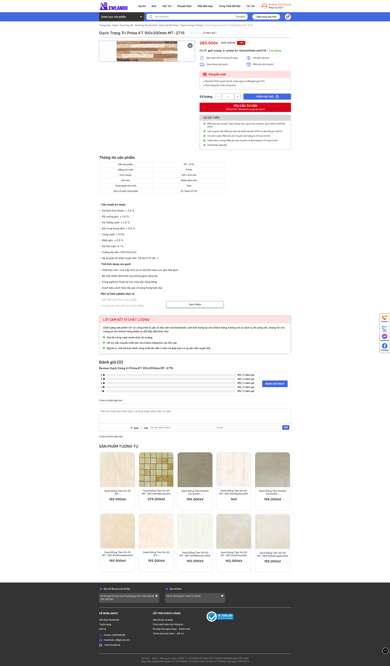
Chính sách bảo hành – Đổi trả (168, 633)
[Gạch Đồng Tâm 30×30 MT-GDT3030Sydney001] (233, 469)
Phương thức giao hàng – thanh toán (171, 629)
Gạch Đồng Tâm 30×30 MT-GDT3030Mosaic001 (156, 492)
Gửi (286, 427)
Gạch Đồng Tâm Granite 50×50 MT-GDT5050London (195, 492)
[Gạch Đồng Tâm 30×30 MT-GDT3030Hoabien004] (117, 531)
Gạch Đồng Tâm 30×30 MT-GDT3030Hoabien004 (117, 554)
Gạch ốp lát (126, 25)
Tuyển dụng (105, 624)
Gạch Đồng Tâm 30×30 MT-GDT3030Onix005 (234, 554)
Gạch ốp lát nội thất (146, 25)
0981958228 (284, 4)
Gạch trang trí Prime (192, 25)
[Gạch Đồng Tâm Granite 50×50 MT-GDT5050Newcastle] (272, 469)
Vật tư (166, 6)
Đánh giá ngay (275, 383)
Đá (153, 6)
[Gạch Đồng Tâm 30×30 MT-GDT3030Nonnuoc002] (195, 531)
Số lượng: (206, 96)
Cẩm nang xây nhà (266, 16)
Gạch (141, 6)
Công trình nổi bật (230, 6)
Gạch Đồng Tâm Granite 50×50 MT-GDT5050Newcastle (272, 492)
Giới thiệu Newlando (109, 619)
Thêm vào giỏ (264, 96)
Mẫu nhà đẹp (205, 6)
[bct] (220, 616)
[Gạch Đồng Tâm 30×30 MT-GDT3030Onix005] (233, 531)
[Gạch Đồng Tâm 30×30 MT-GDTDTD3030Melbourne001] (156, 531)
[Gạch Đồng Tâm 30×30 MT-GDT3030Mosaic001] (156, 469)
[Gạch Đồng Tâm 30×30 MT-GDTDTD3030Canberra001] (117, 469)
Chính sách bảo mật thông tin (168, 624)
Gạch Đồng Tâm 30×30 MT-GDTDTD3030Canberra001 (117, 492)
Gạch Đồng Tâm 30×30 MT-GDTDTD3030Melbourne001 (156, 554)
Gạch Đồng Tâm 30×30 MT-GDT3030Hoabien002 (272, 554)
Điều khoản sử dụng (163, 619)
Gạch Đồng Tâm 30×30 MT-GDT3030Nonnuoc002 (195, 554)
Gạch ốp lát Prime (169, 25)
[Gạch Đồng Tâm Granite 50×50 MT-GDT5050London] (195, 469)
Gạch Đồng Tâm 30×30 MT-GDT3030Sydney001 (233, 492)
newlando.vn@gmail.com (117, 640)
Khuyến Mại (183, 6)
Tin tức (250, 6)
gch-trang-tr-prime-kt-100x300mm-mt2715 (237, 50)
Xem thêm (195, 304)
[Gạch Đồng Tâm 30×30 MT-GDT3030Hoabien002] (272, 531)
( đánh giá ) (209, 32)
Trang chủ (104, 25)
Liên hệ (102, 629)
